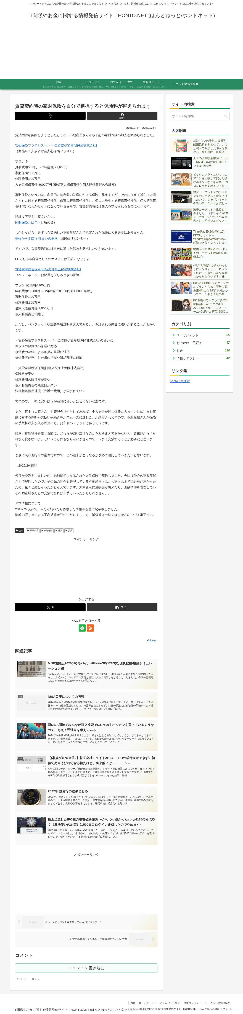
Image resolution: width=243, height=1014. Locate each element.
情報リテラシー (192, 1003)
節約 (60, 530)
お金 (21, 530)
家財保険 (48, 530)
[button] (122, 116)
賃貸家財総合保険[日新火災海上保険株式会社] (48, 269)
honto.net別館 (180, 381)
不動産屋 (34, 530)
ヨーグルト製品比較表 (217, 1003)
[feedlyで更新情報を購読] (82, 628)
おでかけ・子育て (170, 1003)
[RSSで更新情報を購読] (90, 628)
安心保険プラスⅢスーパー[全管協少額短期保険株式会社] (56, 145)
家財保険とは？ (26, 222)
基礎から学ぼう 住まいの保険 (36, 238)
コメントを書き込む (86, 968)
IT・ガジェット (147, 1003)
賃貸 (70, 530)
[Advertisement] (121, 52)
